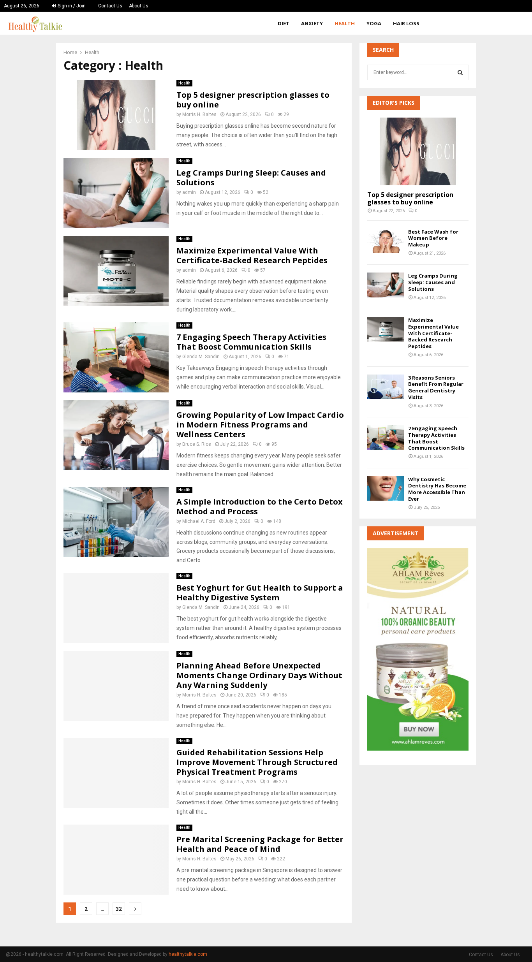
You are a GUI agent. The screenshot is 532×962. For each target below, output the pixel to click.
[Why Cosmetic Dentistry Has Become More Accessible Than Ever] (385, 488)
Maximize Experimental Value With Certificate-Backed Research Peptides (252, 255)
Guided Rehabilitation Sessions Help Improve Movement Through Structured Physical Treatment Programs (257, 762)
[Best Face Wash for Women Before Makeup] (385, 241)
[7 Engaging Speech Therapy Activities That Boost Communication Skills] (385, 437)
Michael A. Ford (198, 521)
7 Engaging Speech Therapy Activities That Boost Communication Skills (251, 342)
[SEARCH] (460, 72)
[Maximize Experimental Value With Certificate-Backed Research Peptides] (385, 329)
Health (345, 23)
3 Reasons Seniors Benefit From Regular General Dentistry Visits (435, 387)
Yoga (373, 23)
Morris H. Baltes (199, 114)
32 (119, 909)
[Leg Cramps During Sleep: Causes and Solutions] (385, 285)
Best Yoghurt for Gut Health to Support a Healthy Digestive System (259, 592)
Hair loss (406, 23)
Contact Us (110, 6)
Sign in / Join (71, 6)
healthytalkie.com (188, 954)
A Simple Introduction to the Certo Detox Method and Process (259, 506)
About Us (138, 6)
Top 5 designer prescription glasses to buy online (252, 100)
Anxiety (312, 23)
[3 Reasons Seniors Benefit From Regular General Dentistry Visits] (385, 387)
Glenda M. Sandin (201, 356)
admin (189, 192)
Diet (283, 23)
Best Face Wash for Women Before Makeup (433, 238)
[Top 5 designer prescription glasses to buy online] (418, 151)
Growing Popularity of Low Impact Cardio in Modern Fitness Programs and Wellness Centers (260, 425)
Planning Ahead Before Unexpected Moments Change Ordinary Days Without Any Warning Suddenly (259, 675)
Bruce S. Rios (196, 444)
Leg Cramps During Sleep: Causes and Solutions (251, 177)
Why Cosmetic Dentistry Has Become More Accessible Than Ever (437, 489)
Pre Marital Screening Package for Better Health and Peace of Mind (260, 844)
